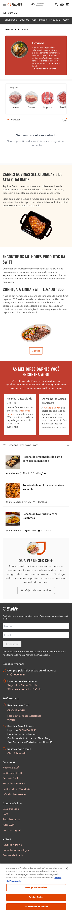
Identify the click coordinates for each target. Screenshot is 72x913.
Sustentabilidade (13, 855)
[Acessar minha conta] (62, 5)
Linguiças (54, 20)
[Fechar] (66, 868)
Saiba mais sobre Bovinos (44, 68)
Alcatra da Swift (52, 407)
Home (9, 29)
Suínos (43, 20)
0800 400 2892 (28, 730)
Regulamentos (11, 819)
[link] (10, 13)
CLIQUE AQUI (16, 710)
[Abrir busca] (57, 5)
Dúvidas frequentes (14, 794)
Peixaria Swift (11, 778)
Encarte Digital (12, 830)
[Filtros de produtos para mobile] (65, 120)
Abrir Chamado (16, 753)
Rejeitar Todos (36, 897)
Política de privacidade (16, 789)
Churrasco (11, 20)
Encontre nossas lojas (16, 850)
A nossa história (12, 845)
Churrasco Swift (12, 773)
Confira (36, 351)
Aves (34, 20)
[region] (36, 888)
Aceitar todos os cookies (36, 906)
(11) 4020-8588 (16, 674)
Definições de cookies (36, 887)
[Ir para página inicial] (15, 5)
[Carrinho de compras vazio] (67, 5)
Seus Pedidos (11, 809)
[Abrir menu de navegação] (4, 4)
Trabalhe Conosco (14, 783)
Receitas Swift (11, 767)
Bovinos (24, 20)
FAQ (5, 814)
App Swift (8, 825)
